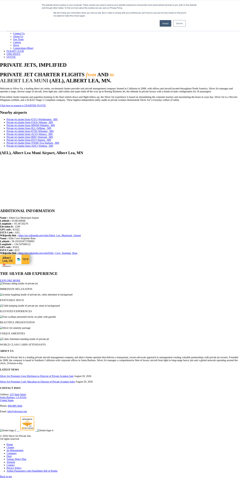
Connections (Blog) (23, 48)
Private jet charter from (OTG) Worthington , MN (32, 119)
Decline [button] (179, 23)
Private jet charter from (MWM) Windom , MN (31, 125)
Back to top (6, 476)
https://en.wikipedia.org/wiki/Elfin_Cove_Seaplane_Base (47, 253)
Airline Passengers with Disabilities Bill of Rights (32, 471)
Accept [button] (165, 23)
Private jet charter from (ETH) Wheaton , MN (30, 131)
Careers (17, 42)
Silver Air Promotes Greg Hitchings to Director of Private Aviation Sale (36, 376)
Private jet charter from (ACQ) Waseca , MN (30, 134)
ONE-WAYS (13, 54)
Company (12, 453)
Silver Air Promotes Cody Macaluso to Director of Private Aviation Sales (37, 381)
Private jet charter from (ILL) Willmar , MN (29, 128)
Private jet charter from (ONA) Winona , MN (30, 122)
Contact (11, 465)
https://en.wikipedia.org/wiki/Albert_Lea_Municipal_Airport (49, 235)
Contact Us (19, 33)
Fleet (9, 456)
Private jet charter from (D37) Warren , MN (29, 140)
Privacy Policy (14, 468)
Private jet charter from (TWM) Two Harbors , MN (33, 143)
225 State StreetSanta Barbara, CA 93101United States (13, 397)
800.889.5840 (15, 405)
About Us (18, 36)
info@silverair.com (17, 411)
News (16, 45)
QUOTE (11, 57)
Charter (10, 447)
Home (10, 444)
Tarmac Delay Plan (16, 459)
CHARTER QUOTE (23, 105)
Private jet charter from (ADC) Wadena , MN (30, 145)
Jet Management (15, 450)
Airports (11, 462)
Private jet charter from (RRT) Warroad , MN (30, 137)
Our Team (18, 39)
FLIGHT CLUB (15, 51)
